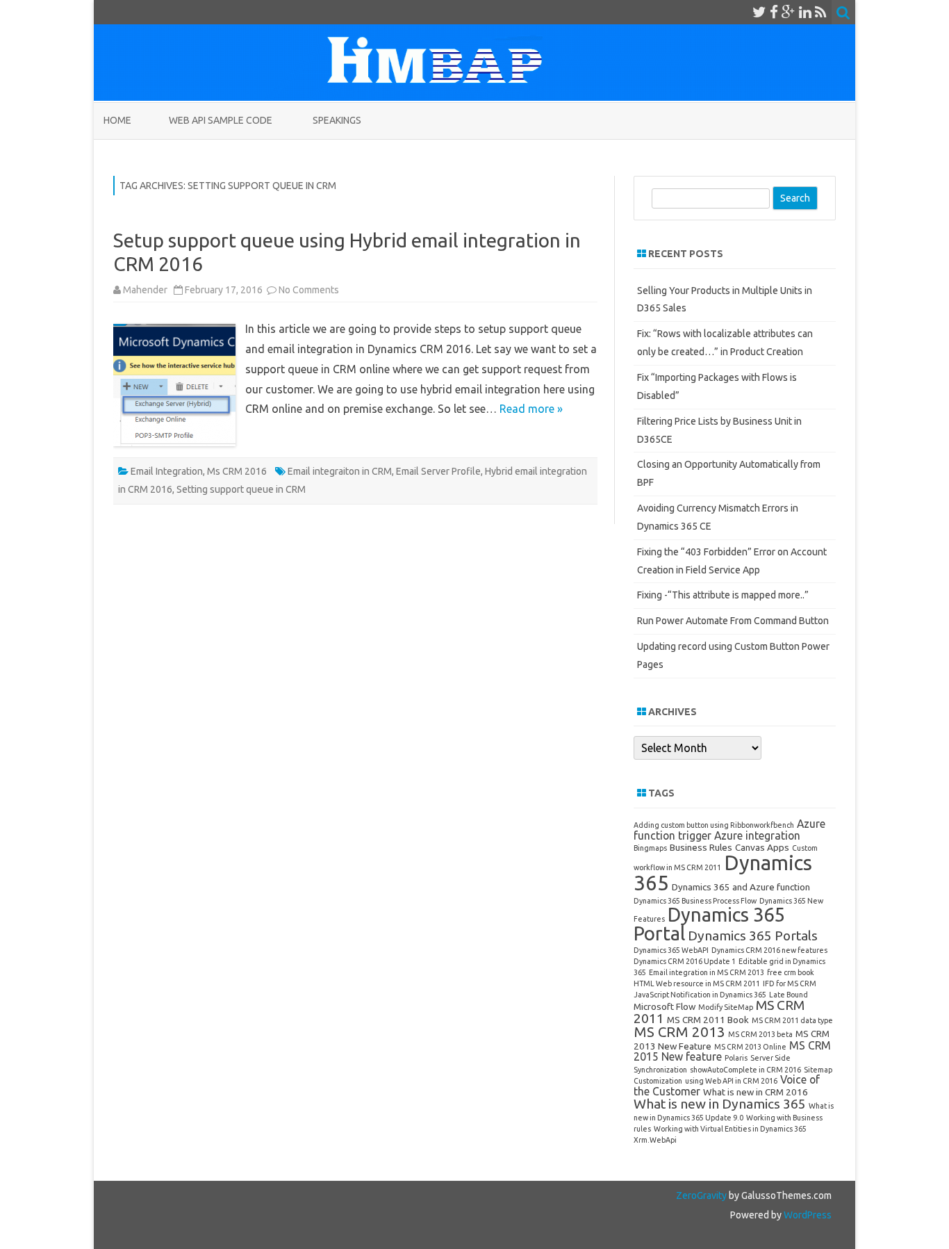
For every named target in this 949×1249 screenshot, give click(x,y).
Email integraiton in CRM (340, 471)
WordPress (807, 1215)
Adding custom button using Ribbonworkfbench (714, 825)
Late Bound (788, 994)
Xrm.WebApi (655, 1140)
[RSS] (821, 11)
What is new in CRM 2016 (755, 1091)
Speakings (337, 120)
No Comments (309, 289)
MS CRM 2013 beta (760, 1034)
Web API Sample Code (220, 120)
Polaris (736, 1058)
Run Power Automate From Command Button (733, 620)
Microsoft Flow (664, 1006)
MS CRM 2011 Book (708, 1019)
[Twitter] (759, 11)
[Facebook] (774, 11)
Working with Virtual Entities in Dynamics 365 (730, 1129)
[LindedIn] (805, 11)
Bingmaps (650, 848)
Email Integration (167, 471)
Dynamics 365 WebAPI (671, 950)
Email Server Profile (438, 471)
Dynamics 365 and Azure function (741, 886)
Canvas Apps (762, 847)
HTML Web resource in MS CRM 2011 (697, 983)
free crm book (790, 972)
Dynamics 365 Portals (753, 935)
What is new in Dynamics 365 (720, 1103)
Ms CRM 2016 (237, 471)
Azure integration (757, 835)
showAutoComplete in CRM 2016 (745, 1070)
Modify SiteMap (725, 1007)
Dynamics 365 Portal (709, 924)
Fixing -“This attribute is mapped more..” (723, 595)
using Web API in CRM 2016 (731, 1081)
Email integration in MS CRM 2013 (706, 972)
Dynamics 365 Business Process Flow (695, 901)
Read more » (531, 408)
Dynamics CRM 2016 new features (769, 950)
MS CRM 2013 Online (750, 1047)
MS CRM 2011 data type (792, 1020)
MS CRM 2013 (679, 1032)
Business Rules (701, 847)
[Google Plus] (788, 11)
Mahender (145, 289)
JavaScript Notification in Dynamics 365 (700, 994)
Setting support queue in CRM (241, 489)
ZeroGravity (701, 1195)
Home (117, 120)
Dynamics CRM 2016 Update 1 (685, 961)
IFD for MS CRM (789, 983)
